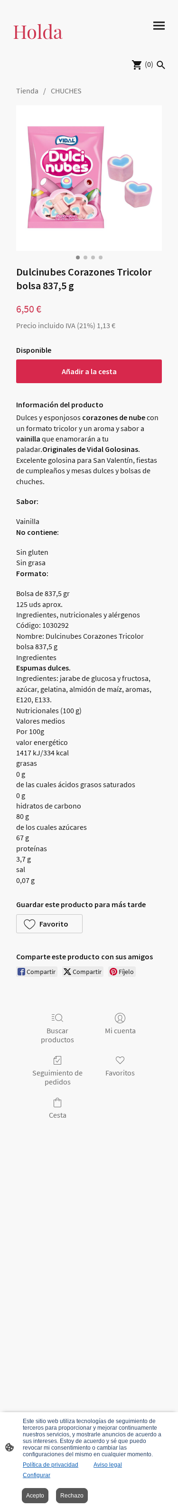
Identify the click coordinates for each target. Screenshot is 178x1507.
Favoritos (120, 1072)
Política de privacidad (50, 1464)
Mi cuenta (120, 1030)
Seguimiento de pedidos (57, 1077)
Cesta (57, 1115)
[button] (49, 923)
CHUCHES (66, 90)
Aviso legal (108, 1464)
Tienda (27, 90)
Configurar (36, 1475)
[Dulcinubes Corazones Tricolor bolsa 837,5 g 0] (89, 178)
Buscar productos (57, 1035)
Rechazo (72, 1495)
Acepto (35, 1495)
